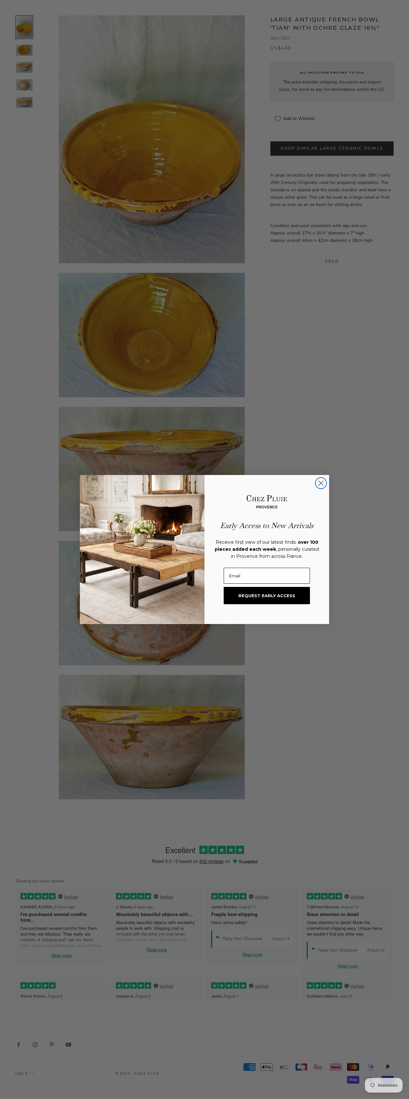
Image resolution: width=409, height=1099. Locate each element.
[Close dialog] (321, 483)
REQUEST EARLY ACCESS (266, 595)
